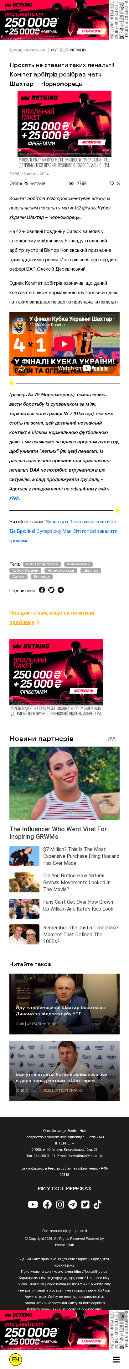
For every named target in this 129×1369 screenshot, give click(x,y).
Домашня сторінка (27, 50)
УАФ (14, 498)
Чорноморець (61, 570)
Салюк (18, 577)
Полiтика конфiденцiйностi (64, 1231)
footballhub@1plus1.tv (86, 1156)
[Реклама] (64, 20)
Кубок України (25, 570)
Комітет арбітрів (42, 564)
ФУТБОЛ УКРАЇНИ (68, 50)
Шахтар (91, 570)
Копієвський (78, 564)
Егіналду (42, 577)
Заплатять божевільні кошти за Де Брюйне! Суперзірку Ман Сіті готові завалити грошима (63, 531)
